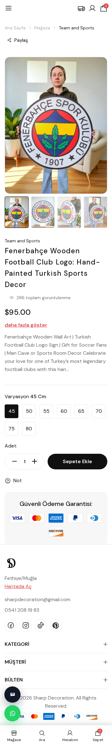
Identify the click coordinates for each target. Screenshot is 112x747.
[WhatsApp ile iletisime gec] (12, 713)
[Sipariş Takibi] (81, 8)
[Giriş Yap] (92, 8)
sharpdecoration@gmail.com (37, 599)
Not (17, 480)
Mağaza (42, 28)
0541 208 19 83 (22, 610)
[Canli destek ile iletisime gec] (12, 694)
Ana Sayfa (15, 28)
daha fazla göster (26, 325)
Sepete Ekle (77, 461)
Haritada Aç (18, 586)
